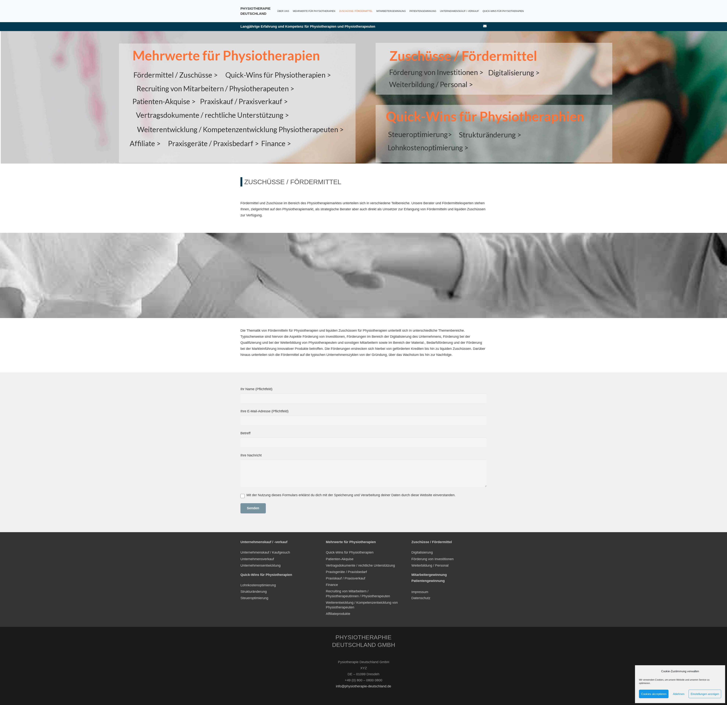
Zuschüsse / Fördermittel (463, 56)
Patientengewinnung (428, 581)
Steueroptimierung (254, 598)
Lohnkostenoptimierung (258, 585)
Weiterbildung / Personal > (431, 84)
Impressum (419, 592)
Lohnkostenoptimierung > (428, 147)
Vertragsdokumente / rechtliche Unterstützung (360, 565)
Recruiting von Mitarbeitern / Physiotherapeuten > (215, 88)
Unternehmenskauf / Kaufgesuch (265, 552)
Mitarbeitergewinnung (429, 575)
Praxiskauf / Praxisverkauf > (244, 101)
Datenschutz (421, 598)
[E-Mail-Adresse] (485, 26)
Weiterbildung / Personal (430, 565)
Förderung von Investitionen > (436, 72)
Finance (332, 585)
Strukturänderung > (490, 134)
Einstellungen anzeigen (705, 694)
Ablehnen (678, 694)
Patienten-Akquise (339, 559)
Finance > (276, 143)
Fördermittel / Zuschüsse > (175, 74)
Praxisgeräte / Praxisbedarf (346, 572)
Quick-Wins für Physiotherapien (350, 552)
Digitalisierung (422, 552)
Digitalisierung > (514, 72)
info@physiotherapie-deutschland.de (363, 686)
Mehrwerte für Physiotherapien (226, 55)
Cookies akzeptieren (653, 694)
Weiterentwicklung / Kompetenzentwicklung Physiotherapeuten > (240, 129)
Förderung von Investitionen (432, 559)
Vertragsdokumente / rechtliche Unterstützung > (212, 115)
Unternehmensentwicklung (260, 565)
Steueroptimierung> (420, 134)
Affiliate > (145, 143)
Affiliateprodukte (338, 614)
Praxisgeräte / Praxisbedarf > (213, 143)
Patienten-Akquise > (164, 101)
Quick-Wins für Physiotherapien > (278, 74)
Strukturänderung (253, 591)
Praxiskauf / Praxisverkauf (345, 578)
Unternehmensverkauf (257, 559)
